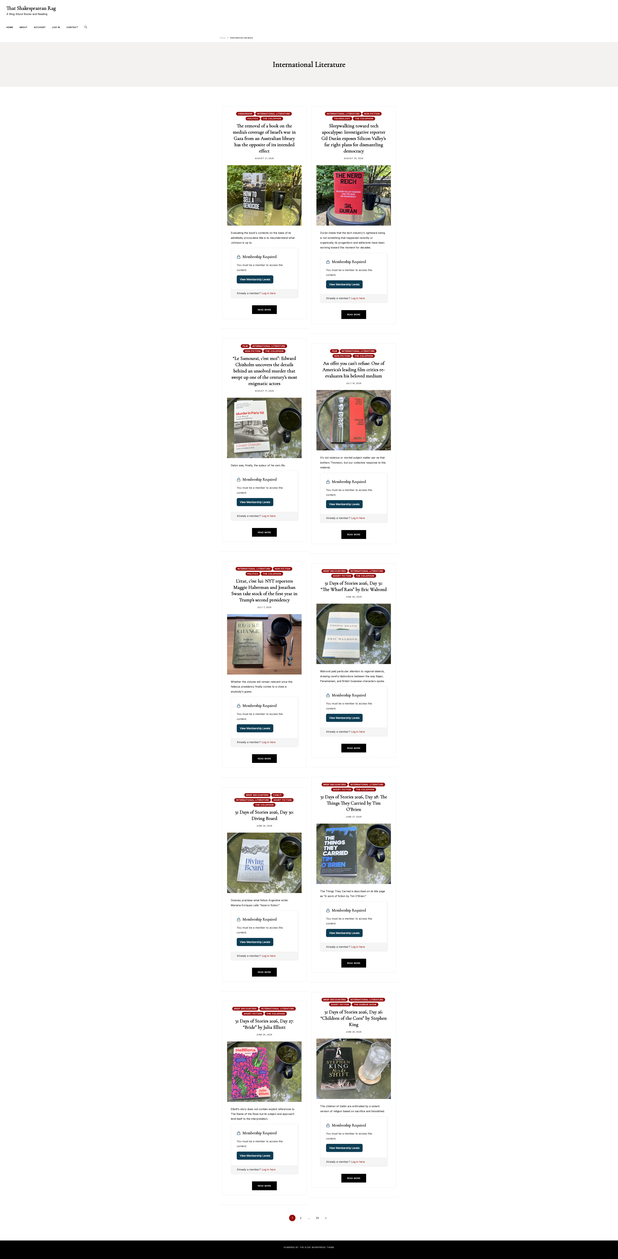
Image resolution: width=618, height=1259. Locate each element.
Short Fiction (342, 576)
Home (9, 27)
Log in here (269, 293)
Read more (264, 309)
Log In (56, 27)
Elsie (308, 1247)
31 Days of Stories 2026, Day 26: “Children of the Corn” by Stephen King (354, 1018)
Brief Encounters (334, 571)
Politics (253, 118)
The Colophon (272, 118)
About (23, 27)
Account (40, 27)
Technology (342, 118)
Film (245, 346)
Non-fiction (372, 113)
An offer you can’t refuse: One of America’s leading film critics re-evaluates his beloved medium (354, 369)
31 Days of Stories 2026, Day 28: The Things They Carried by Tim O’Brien (353, 803)
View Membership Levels (255, 279)
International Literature (273, 113)
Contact (72, 27)
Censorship (245, 113)
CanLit (277, 795)
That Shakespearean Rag (31, 8)
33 (317, 1218)
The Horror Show (365, 1004)
